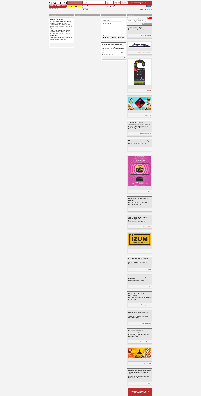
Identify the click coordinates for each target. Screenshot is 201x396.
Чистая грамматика (146, 305)
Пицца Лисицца (147, 363)
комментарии (119, 57)
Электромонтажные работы (144, 52)
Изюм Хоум (148, 251)
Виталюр (149, 209)
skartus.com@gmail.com (138, 3)
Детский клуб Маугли (145, 35)
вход (141, 9)
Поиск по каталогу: (133, 18)
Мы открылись (147, 24)
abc (103, 52)
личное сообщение (110, 57)
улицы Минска (86, 9)
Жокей (149, 286)
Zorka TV (148, 191)
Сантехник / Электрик (145, 341)
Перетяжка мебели (146, 323)
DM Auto (149, 269)
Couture (149, 383)
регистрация (148, 9)
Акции (150, 18)
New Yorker (148, 115)
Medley (149, 149)
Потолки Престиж (146, 226)
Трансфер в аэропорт (145, 133)
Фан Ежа (149, 90)
